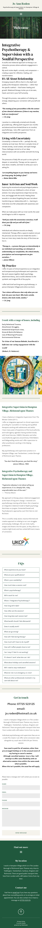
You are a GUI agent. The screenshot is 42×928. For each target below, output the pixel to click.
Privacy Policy (21, 921)
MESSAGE (5, 808)
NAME (4, 784)
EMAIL (4, 792)
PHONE (4, 800)
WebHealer (25, 925)
